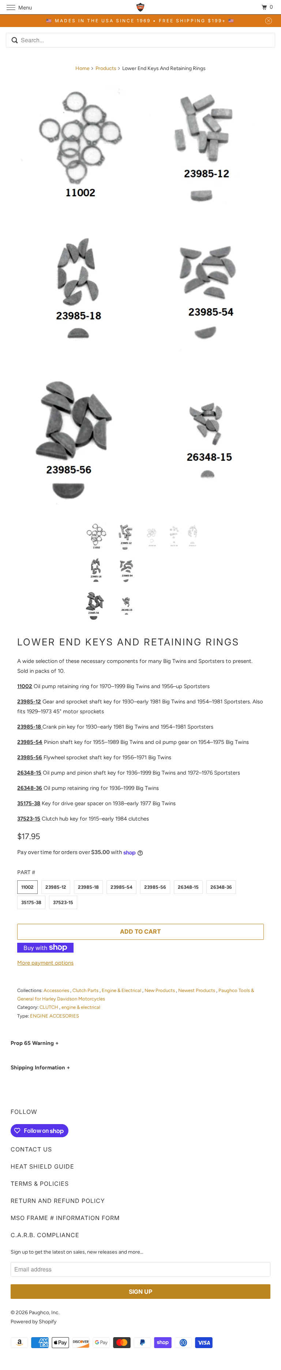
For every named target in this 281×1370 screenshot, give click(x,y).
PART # (26, 872)
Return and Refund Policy (58, 1200)
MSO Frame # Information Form (65, 1218)
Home (82, 68)
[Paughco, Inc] (140, 7)
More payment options (45, 963)
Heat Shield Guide (42, 1166)
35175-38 (31, 902)
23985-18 (88, 887)
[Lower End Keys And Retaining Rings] (140, 296)
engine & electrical (80, 1007)
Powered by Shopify (33, 1322)
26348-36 (221, 887)
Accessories (57, 990)
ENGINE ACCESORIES (54, 1016)
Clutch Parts (86, 990)
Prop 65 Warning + (35, 1043)
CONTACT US (31, 1149)
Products (105, 68)
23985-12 (55, 887)
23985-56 (155, 887)
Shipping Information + (40, 1067)
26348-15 (188, 887)
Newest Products (197, 990)
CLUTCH (49, 1007)
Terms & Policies (40, 1183)
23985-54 (121, 887)
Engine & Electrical (122, 990)
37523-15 (63, 902)
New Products (160, 990)
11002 (27, 887)
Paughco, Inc (44, 1312)
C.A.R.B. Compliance (45, 1235)
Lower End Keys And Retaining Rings (128, 642)
